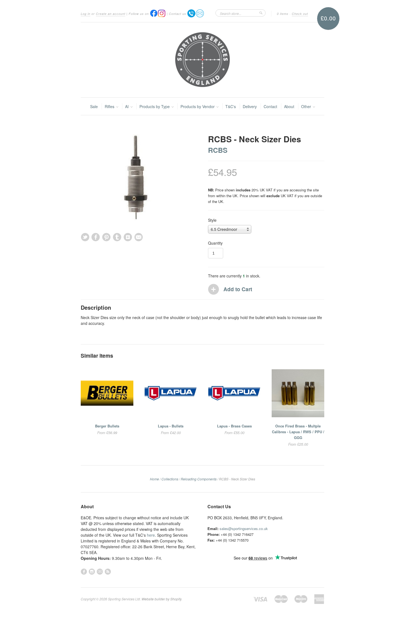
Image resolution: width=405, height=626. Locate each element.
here (151, 535)
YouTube (100, 571)
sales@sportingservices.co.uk (244, 528)
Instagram (92, 571)
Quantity (215, 243)
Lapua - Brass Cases (234, 426)
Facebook (84, 571)
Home (154, 479)
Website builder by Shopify (161, 598)
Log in (85, 14)
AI (127, 106)
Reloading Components (199, 479)
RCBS (218, 150)
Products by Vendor (198, 106)
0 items (282, 14)
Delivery (250, 106)
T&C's (230, 106)
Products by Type (155, 106)
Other (306, 106)
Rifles (110, 106)
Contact (270, 106)
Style (212, 220)
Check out (300, 14)
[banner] (202, 59)
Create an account (110, 14)
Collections (169, 479)
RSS (108, 571)
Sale (94, 106)
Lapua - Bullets (170, 426)
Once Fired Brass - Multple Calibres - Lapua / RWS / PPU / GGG (298, 431)
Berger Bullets (107, 426)
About (289, 106)
